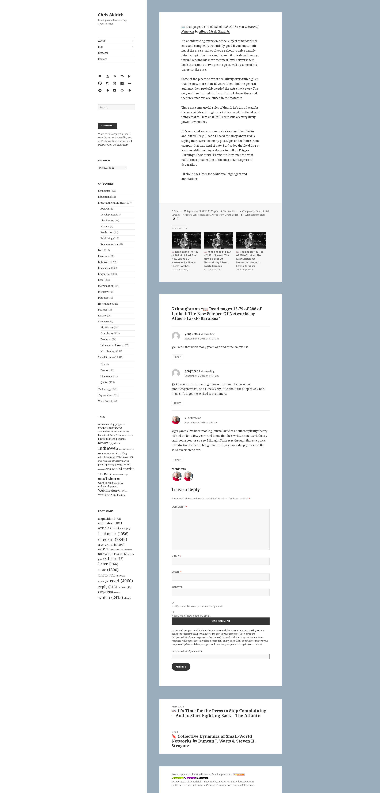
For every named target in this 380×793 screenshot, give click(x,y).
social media (123, 468)
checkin (112, 539)
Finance (104, 226)
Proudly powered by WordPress (190, 774)
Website (177, 587)
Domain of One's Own (109, 435)
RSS (108, 469)
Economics (104, 190)
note (108, 569)
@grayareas (180, 431)
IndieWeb (103, 262)
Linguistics (104, 274)
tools (101, 479)
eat (104, 549)
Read (258, 211)
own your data (104, 460)
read (121, 581)
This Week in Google (120, 474)
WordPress (104, 401)
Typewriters (105, 395)
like (116, 558)
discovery (124, 431)
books (122, 424)
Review (102, 315)
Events (104, 370)
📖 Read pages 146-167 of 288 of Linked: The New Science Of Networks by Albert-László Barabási (185, 259)
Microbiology (108, 351)
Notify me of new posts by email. (191, 615)
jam (102, 559)
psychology (117, 464)
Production (106, 232)
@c (173, 347)
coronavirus (104, 431)
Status (177, 211)
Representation (109, 244)
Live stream (107, 376)
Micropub (118, 457)
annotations (103, 424)
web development (107, 486)
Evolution (105, 339)
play (121, 575)
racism (126, 464)
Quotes (104, 382)
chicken (104, 545)
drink (117, 545)
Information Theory (111, 345)
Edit (102, 364)
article (108, 528)
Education (104, 196)
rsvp (105, 592)
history (103, 443)
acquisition (109, 519)
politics (102, 464)
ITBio (100, 453)
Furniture (103, 256)
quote (103, 581)
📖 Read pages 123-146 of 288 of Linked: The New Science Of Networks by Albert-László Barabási (249, 259)
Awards (104, 208)
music (126, 457)
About (101, 40)
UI (118, 479)
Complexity (106, 333)
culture (115, 431)
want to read (105, 482)
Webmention (107, 490)
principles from (223, 774)
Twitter (111, 478)
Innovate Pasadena (126, 449)
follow (106, 554)
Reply (177, 356)
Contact (102, 59)
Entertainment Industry (111, 202)
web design (118, 483)
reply (107, 586)
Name (176, 556)
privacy (109, 464)
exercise (117, 549)
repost (124, 587)
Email (177, 571)
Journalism (104, 268)
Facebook (104, 438)
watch (110, 597)
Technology (104, 389)
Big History (106, 327)
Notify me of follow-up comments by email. (197, 606)
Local (101, 280)
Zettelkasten (117, 495)
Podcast (102, 309)
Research (103, 53)
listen (108, 563)
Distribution (107, 220)
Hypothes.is (115, 443)
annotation (110, 523)
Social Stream (106, 357)
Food (100, 250)
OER (131, 457)
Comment (179, 506)
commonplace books (110, 427)
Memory (103, 291)
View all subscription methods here (115, 142)
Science (102, 321)
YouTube (104, 495)
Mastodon (109, 453)
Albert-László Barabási (214, 31)
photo (107, 575)
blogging (114, 424)
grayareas (192, 334)
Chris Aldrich (111, 14)
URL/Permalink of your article (187, 651)
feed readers (118, 438)
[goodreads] (173, 218)
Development (108, 214)
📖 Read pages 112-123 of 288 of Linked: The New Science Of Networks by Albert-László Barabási (217, 259)
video (116, 592)
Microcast (103, 297)
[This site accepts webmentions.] (190, 778)
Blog (100, 46)
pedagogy (117, 460)
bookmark (113, 533)
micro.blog (121, 453)
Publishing (106, 238)
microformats (105, 457)
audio (124, 528)
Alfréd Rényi (218, 214)
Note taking (105, 303)
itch (131, 554)
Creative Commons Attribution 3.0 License (230, 785)
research (102, 470)
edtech (130, 435)
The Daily (104, 474)
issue (121, 554)
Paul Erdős (232, 214)
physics (125, 460)
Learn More (255, 644)
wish (127, 598)
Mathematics (105, 285)
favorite (128, 550)
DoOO (123, 435)
